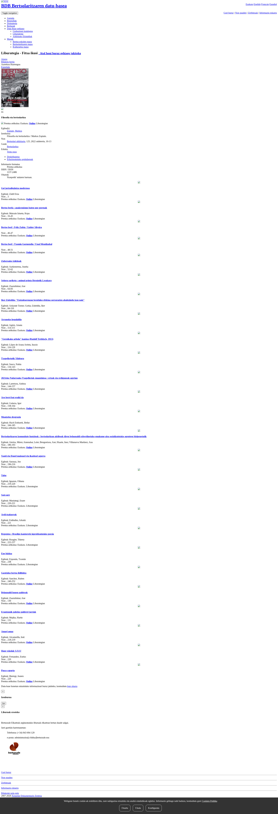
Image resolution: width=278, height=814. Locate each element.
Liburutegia (18, 34)
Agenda (10, 18)
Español (273, 4)
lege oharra (72, 686)
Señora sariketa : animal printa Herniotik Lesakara (26, 280)
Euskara (249, 4)
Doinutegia (12, 23)
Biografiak (12, 21)
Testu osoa (12, 152)
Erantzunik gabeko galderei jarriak (18, 612)
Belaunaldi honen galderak (14, 592)
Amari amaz (7, 631)
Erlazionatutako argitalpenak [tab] (20, 159)
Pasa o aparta (8, 670)
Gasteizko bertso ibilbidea (13, 573)
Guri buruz (229, 13)
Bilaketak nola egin (10, 793)
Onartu (125, 808)
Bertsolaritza (12, 146)
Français (265, 4)
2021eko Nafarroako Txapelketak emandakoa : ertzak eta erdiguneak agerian (39, 378)
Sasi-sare (5, 495)
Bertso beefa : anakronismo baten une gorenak (24, 208)
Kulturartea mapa (21, 47)
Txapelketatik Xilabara (12, 358)
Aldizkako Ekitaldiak (22, 36)
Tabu (3, 475)
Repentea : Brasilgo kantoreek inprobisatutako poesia (27, 534)
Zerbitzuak (253, 13)
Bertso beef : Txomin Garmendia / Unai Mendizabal (26, 244)
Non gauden (240, 13)
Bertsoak (11, 26)
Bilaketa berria (7, 62)
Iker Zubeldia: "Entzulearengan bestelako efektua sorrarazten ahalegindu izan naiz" (43, 300)
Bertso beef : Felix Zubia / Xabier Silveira (21, 227)
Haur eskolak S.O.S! (11, 651)
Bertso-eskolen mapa (22, 41)
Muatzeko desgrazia (11, 417)
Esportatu (5, 67)
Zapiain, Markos (14, 131)
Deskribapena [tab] (13, 156)
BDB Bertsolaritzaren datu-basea (34, 5)
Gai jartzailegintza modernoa (15, 188)
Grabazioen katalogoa (23, 31)
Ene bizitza (6, 553)
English (257, 4)
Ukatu (138, 808)
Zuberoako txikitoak (11, 261)
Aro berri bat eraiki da (12, 397)
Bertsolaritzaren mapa (23, 44)
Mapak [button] (10, 39)
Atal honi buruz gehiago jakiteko (60, 53)
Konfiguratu (153, 808)
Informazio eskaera (268, 13)
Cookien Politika (209, 801)
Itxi (3, 703)
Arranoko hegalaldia (11, 319)
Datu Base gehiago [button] (15, 28)
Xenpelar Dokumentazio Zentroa (27, 796)
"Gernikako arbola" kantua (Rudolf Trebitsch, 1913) (27, 339)
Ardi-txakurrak (9, 514)
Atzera (4, 59)
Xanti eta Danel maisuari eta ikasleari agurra (23, 456)
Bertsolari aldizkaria (16, 141)
